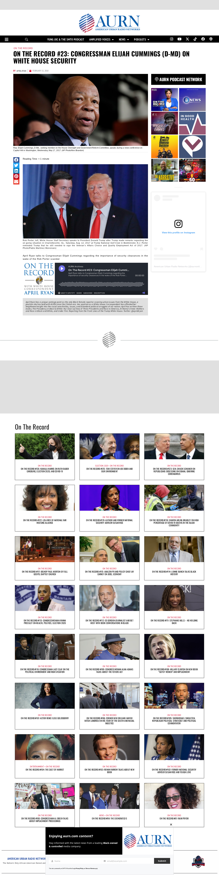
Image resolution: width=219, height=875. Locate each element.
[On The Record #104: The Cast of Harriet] (45, 747)
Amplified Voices (99, 39)
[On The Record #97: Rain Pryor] (174, 796)
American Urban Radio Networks (171, 266)
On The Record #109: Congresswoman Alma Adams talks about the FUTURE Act (109, 670)
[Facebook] (203, 39)
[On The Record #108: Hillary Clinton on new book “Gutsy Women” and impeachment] (174, 647)
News (122, 39)
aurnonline (196, 266)
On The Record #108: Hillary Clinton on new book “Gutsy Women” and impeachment (174, 670)
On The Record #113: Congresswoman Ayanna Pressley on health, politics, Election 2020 (45, 622)
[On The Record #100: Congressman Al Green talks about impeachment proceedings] (45, 796)
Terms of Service (90, 868)
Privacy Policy (79, 868)
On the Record (23, 48)
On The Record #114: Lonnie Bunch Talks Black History (174, 573)
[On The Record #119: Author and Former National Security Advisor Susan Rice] (109, 498)
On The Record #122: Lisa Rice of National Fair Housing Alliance (44, 521)
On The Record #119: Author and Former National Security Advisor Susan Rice (109, 521)
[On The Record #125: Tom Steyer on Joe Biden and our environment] (109, 446)
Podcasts (140, 39)
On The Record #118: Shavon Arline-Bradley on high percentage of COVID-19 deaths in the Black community (174, 522)
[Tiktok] (195, 39)
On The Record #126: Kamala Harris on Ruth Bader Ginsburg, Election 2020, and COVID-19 (45, 470)
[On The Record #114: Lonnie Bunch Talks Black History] (174, 549)
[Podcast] (211, 39)
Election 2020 (101, 465)
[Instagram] (171, 39)
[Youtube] (179, 39)
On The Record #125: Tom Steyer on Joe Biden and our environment (109, 470)
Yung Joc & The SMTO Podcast (65, 39)
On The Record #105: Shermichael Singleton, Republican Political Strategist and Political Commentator (174, 720)
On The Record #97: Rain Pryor (174, 818)
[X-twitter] (187, 39)
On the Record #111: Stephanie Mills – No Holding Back (174, 622)
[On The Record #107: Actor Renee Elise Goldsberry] (45, 696)
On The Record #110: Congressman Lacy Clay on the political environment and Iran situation (44, 670)
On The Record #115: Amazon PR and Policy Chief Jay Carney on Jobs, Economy (109, 573)
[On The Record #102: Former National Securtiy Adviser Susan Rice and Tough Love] (174, 747)
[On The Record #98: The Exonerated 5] (109, 796)
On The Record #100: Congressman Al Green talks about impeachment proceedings (44, 820)
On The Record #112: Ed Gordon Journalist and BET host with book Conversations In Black (109, 622)
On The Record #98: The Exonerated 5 (109, 818)
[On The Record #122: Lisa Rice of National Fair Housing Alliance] (45, 498)
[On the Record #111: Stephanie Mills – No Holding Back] (174, 598)
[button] (16, 160)
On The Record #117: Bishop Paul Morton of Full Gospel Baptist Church (45, 573)
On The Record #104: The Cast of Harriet (45, 769)
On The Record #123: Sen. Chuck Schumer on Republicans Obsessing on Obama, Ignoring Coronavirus (174, 471)
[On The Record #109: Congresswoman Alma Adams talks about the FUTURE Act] (109, 647)
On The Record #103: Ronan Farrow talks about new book (109, 771)
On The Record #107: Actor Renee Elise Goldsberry (45, 718)
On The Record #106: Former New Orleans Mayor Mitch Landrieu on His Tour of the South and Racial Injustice (109, 720)
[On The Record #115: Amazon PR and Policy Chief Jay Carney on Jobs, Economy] (109, 549)
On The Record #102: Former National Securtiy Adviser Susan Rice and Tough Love (174, 771)
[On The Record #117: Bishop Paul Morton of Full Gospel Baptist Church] (45, 549)
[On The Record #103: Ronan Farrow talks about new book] (109, 747)
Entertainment (37, 766)
